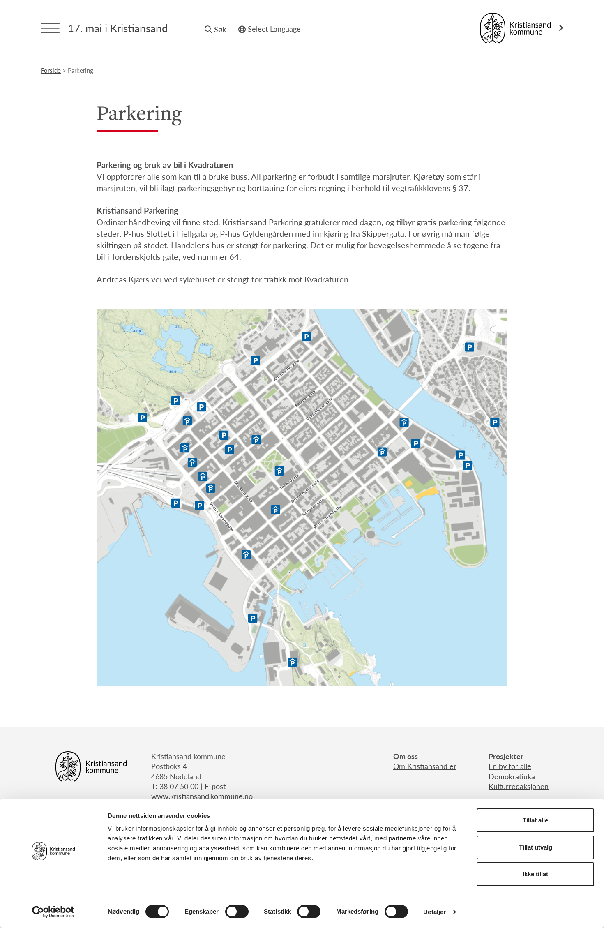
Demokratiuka (512, 776)
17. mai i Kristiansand (118, 27)
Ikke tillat (535, 873)
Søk (220, 29)
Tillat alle (535, 820)
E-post (215, 786)
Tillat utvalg (535, 847)
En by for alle (510, 766)
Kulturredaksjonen (519, 786)
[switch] (237, 911)
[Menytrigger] (50, 28)
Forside (51, 70)
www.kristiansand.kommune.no (202, 796)
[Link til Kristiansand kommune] (521, 28)
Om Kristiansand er (424, 766)
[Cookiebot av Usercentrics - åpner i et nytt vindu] (53, 912)
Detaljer (434, 911)
